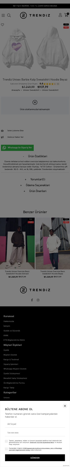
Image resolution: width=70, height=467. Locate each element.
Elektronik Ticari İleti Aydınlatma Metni (42, 442)
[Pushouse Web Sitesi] (66, 465)
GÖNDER (35, 458)
